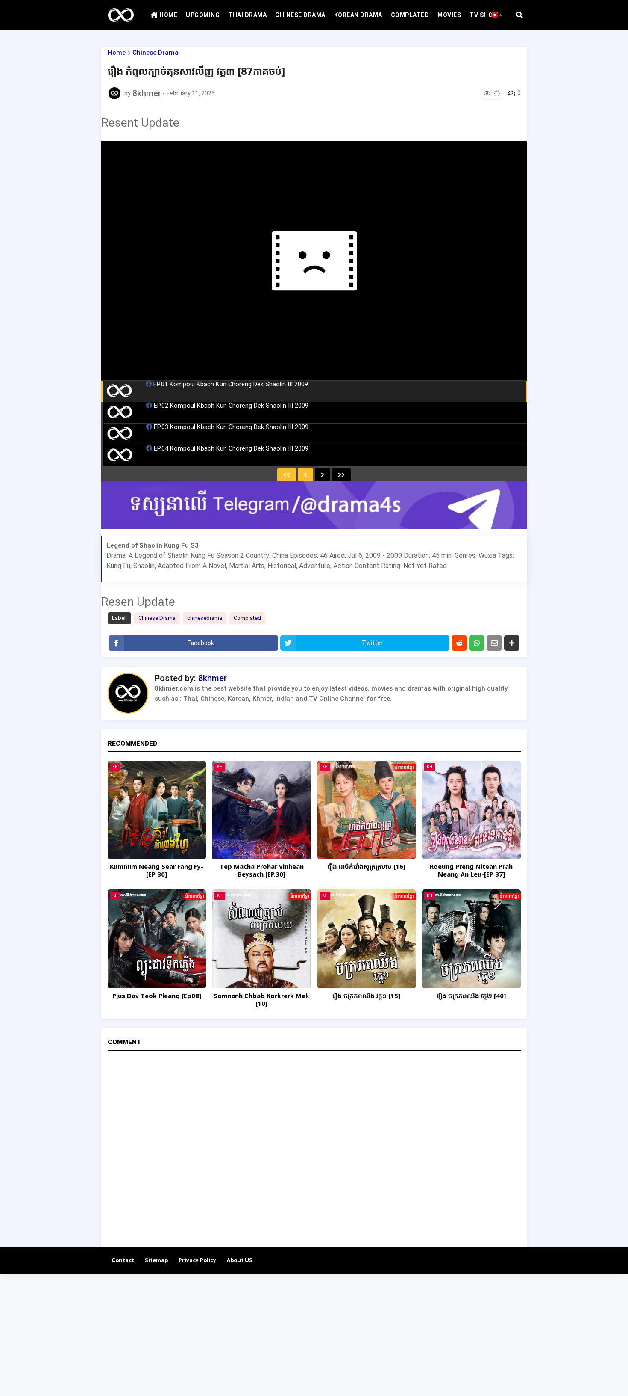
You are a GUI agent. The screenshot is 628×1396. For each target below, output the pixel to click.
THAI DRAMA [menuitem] (247, 15)
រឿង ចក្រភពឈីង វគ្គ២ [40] (471, 996)
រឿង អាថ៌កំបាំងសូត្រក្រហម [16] (366, 867)
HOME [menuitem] (168, 15)
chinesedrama (204, 618)
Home (117, 53)
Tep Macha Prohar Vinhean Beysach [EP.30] (262, 871)
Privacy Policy (197, 1260)
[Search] (519, 15)
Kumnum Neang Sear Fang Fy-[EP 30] (156, 871)
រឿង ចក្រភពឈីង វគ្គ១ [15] (366, 996)
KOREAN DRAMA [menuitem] (358, 15)
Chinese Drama (155, 53)
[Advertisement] (256, 1333)
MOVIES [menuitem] (449, 15)
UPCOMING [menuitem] (203, 15)
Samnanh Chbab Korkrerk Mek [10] (261, 1000)
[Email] (494, 643)
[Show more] (511, 643)
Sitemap (156, 1260)
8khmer (212, 678)
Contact (123, 1260)
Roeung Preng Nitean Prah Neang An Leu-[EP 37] (471, 871)
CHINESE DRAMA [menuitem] (300, 15)
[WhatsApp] (476, 643)
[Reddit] (459, 643)
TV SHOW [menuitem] (484, 15)
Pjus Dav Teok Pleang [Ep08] (156, 996)
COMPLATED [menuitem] (410, 15)
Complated (247, 618)
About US (239, 1260)
